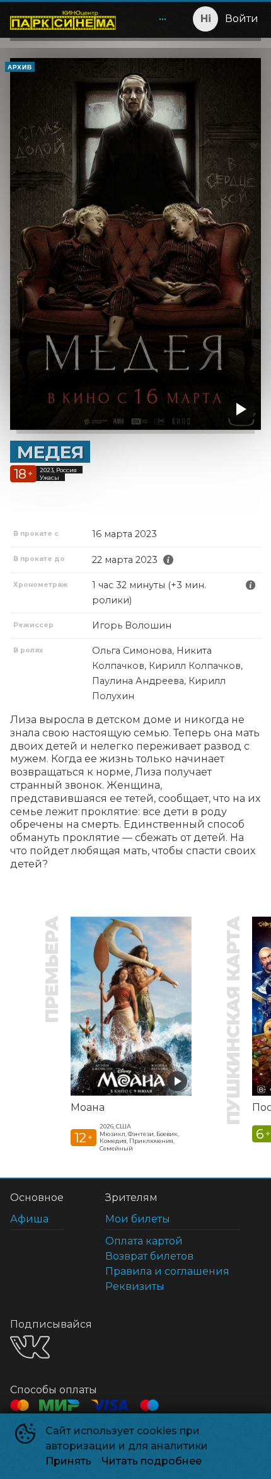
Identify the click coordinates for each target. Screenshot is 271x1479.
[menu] (150, 19)
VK (30, 1347)
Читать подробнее (151, 1461)
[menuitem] (162, 19)
